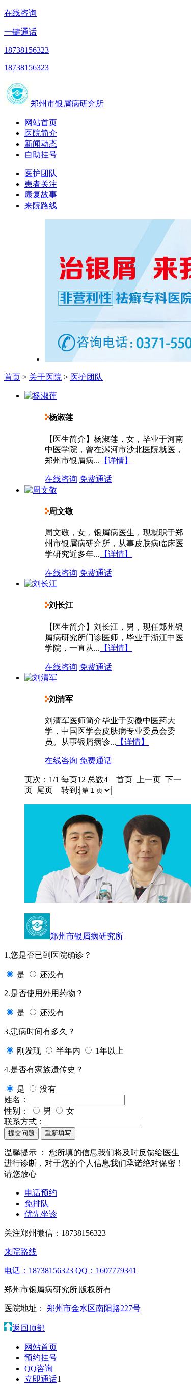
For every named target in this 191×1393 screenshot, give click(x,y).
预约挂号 (40, 1357)
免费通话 (95, 479)
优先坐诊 (40, 1214)
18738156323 (26, 50)
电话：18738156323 (39, 1270)
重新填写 (58, 1133)
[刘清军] (40, 677)
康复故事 (40, 194)
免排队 (36, 1203)
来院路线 (40, 205)
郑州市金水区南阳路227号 (94, 1308)
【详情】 (116, 460)
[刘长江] (40, 583)
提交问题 (21, 1133)
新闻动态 (40, 143)
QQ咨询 (38, 1368)
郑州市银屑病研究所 (67, 103)
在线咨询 (20, 13)
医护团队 (40, 173)
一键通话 (20, 31)
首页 (12, 377)
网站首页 (40, 122)
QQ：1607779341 (106, 1270)
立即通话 (40, 1379)
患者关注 (40, 184)
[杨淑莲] (40, 395)
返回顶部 (28, 1328)
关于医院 (45, 377)
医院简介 (40, 133)
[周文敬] (40, 490)
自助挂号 (40, 154)
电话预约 (40, 1192)
